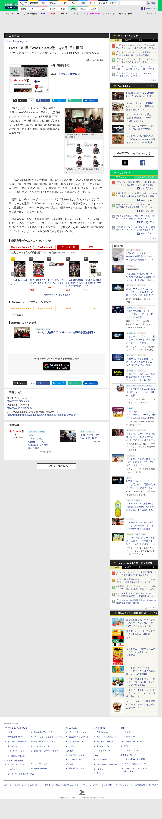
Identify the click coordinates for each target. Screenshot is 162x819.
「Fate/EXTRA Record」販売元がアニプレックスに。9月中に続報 (140, 392)
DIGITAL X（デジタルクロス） (47, 751)
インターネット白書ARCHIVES (20, 774)
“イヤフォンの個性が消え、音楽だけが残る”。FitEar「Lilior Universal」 (140, 117)
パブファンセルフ (132, 750)
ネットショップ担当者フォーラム (48, 737)
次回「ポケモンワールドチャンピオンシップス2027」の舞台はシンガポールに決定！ (140, 291)
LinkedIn (92, 100)
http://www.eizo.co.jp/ (18, 401)
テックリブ (98, 769)
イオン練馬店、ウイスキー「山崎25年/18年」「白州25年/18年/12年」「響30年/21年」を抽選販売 (135, 596)
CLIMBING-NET (76, 760)
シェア (45, 100)
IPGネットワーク (128, 755)
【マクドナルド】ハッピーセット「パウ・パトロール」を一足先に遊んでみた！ (140, 682)
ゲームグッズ (68, 247)
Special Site (124, 86)
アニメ (92, 247)
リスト (31, 100)
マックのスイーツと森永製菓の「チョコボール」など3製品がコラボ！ (140, 704)
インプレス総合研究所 (16, 741)
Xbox (68, 308)
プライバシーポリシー (91, 785)
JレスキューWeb (104, 746)
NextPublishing (40, 768)
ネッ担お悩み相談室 (16, 756)
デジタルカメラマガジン (17, 764)
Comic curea (130, 737)
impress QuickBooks (133, 741)
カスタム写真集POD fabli (136, 764)
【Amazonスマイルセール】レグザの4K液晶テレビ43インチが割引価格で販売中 (140, 525)
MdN (96, 756)
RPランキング (122, 177)
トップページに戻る (56, 466)
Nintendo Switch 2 (21, 247)
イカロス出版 (99, 728)
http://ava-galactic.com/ (19, 408)
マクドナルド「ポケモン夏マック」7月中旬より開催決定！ (140, 634)
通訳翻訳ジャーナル (105, 741)
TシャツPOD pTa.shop (135, 759)
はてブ (61, 100)
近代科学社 (70, 764)
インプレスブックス (42, 764)
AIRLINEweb (102, 732)
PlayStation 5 (44, 247)
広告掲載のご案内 (52, 785)
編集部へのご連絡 (70, 785)
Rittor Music (71, 728)
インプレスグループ (123, 785)
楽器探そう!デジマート (79, 737)
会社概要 (108, 785)
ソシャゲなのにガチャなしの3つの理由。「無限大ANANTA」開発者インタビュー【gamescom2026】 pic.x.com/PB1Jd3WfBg (135, 218)
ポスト (22, 100)
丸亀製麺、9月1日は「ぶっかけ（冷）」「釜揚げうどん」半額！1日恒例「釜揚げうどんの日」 (136, 589)
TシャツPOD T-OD (77, 741)
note (76, 100)
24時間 (128, 40)
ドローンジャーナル (16, 751)
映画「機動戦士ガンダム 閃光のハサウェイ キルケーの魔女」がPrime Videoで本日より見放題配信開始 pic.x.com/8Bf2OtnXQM (136, 196)
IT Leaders (12, 746)
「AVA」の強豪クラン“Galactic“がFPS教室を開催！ (65, 332)
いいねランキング (145, 177)
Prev (13, 273)
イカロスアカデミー (105, 751)
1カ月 (151, 40)
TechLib (100, 773)
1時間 (116, 40)
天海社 (127, 732)
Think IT (10, 732)
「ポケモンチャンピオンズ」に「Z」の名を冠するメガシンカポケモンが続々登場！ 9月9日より (136, 48)
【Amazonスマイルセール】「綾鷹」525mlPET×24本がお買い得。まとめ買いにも (140, 506)
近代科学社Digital (76, 768)
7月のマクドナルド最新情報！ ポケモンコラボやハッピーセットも (137, 614)
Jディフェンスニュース (107, 737)
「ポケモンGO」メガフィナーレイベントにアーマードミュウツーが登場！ (140, 314)
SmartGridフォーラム (43, 732)
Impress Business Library (45, 741)
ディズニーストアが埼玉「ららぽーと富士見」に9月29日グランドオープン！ (140, 462)
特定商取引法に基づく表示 (146, 785)
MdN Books (102, 760)
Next (99, 273)
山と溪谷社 (70, 751)
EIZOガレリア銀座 (69, 74)
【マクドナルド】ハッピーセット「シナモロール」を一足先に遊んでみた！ (140, 693)
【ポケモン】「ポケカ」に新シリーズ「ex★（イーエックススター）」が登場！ (140, 339)
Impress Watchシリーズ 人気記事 (135, 563)
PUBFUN (125, 746)
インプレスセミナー (42, 746)
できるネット (13, 769)
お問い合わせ (35, 785)
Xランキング (124, 173)
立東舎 (72, 746)
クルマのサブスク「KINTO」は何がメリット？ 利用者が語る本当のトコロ (140, 106)
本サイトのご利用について (15, 785)
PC (74, 13)
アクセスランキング (128, 36)
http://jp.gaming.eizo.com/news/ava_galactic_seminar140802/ (41, 414)
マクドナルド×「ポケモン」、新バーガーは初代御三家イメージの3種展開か (140, 670)
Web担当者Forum (15, 737)
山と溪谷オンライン (77, 755)
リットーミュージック (78, 732)
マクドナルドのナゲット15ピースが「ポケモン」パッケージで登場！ (140, 652)
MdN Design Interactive (107, 764)
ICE (123, 728)
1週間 (139, 40)
